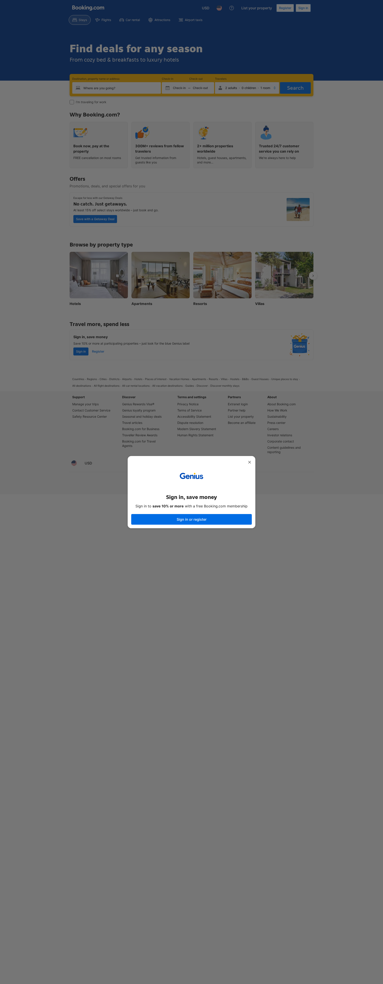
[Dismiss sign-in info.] (250, 462)
